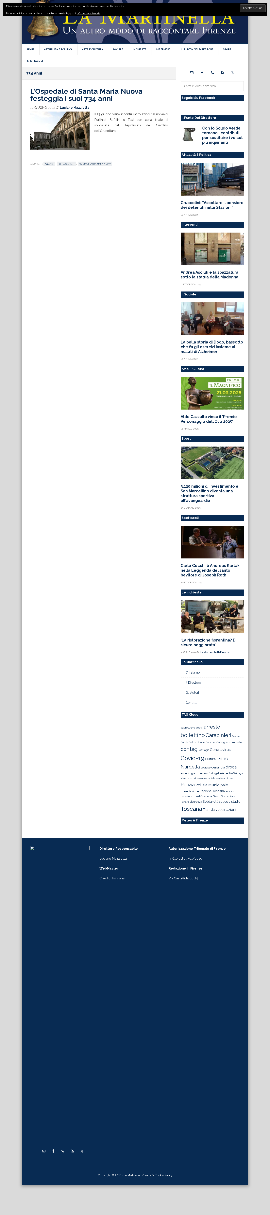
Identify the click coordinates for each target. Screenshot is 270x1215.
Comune (210, 742)
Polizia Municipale (211, 785)
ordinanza (204, 778)
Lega (240, 773)
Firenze (203, 773)
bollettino (193, 735)
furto (211, 773)
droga (231, 767)
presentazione (190, 791)
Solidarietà (210, 801)
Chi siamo (193, 672)
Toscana (191, 808)
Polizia (188, 784)
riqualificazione (202, 796)
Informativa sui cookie (88, 13)
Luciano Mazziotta (113, 858)
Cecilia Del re (188, 742)
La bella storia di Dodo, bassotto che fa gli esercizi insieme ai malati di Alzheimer (212, 347)
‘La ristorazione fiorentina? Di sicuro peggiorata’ (209, 642)
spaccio (224, 801)
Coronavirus (220, 749)
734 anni (49, 164)
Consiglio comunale (229, 742)
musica (194, 778)
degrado (206, 767)
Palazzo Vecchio (220, 778)
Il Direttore (193, 682)
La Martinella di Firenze (135, 21)
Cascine (236, 736)
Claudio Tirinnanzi (112, 878)
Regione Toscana (212, 791)
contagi (190, 749)
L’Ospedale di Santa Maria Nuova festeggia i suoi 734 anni (86, 94)
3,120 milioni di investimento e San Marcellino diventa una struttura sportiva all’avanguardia (209, 493)
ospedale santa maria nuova (95, 164)
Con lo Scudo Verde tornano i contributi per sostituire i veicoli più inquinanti (223, 135)
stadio (236, 801)
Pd (231, 778)
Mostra (185, 778)
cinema (201, 742)
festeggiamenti (66, 164)
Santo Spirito (221, 796)
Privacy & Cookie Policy (157, 1175)
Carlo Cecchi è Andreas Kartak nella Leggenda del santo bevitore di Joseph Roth (210, 570)
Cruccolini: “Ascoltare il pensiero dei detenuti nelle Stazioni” (212, 205)
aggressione (188, 727)
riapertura (186, 796)
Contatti (191, 703)
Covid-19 (192, 758)
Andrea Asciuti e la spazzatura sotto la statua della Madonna (209, 274)
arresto (212, 727)
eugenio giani (189, 773)
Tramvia (209, 810)
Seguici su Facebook (198, 98)
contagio (204, 749)
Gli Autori (192, 693)
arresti (199, 727)
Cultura (210, 759)
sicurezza (196, 801)
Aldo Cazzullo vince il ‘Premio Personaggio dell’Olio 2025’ (209, 419)
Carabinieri (218, 735)
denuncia (218, 767)
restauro (230, 791)
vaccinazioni (225, 809)
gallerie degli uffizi (226, 773)
